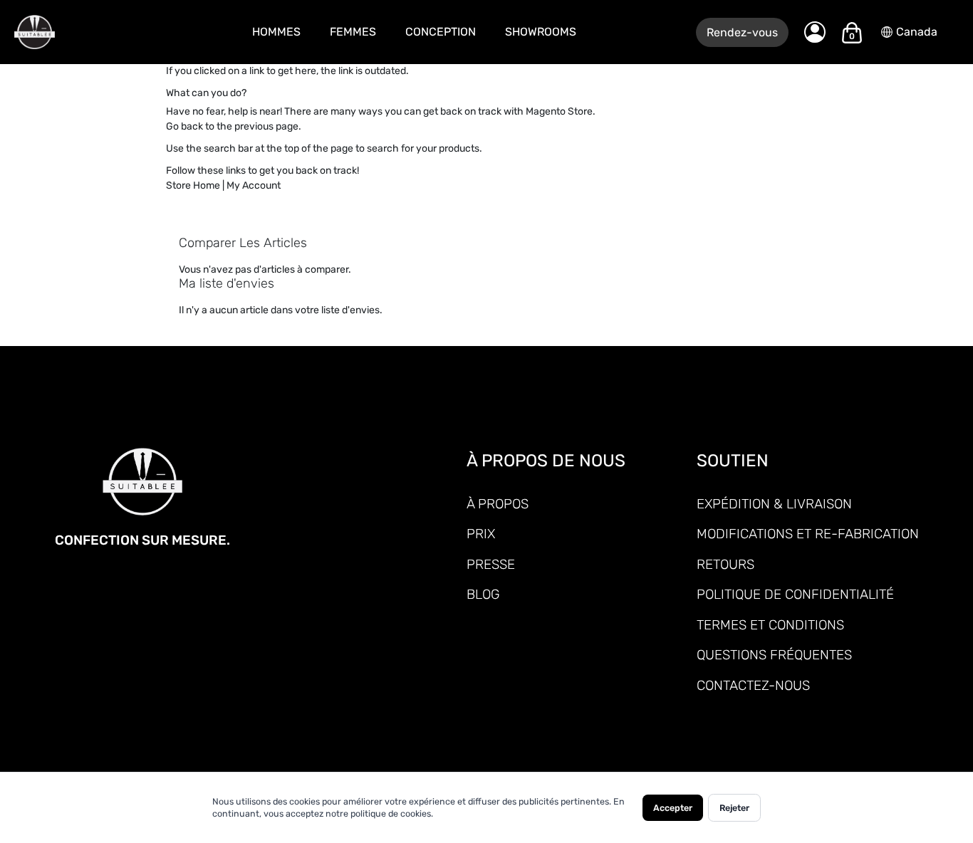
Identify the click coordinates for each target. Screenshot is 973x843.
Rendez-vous (742, 32)
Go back (184, 126)
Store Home (193, 185)
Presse (491, 564)
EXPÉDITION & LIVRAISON (774, 504)
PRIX (481, 533)
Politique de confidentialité (795, 594)
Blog (483, 594)
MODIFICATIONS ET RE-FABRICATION (808, 533)
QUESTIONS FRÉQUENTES (774, 654)
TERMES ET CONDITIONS (770, 625)
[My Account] (814, 32)
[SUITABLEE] (71, 32)
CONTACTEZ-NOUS (753, 685)
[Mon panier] (852, 32)
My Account (254, 185)
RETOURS (725, 564)
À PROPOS (498, 504)
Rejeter (734, 807)
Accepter (672, 807)
